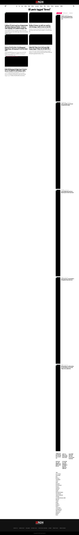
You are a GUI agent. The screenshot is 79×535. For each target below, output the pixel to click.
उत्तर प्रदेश (37, 6)
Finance (57, 486)
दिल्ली (29, 6)
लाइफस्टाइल (57, 6)
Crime (57, 481)
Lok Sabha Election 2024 (60, 497)
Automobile (58, 475)
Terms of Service (63, 528)
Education (58, 483)
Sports (57, 506)
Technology (58, 507)
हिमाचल (41, 6)
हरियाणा (32, 6)
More (61, 6)
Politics (57, 500)
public (57, 502)
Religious (58, 505)
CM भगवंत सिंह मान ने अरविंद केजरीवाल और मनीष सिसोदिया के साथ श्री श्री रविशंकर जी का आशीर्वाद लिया (64, 465)
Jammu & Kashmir (59, 495)
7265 (57, 472)
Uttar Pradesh (58, 510)
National (57, 499)
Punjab (57, 503)
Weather (57, 513)
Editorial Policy (34, 528)
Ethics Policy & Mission (42, 528)
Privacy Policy (55, 528)
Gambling (58, 488)
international (58, 493)
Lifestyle (57, 496)
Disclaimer (28, 528)
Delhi (57, 482)
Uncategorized (59, 509)
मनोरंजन (48, 6)
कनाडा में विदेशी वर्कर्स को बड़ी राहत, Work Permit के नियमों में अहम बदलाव (71, 456)
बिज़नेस (52, 6)
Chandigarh (58, 479)
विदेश (45, 6)
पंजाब (22, 6)
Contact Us (15, 528)
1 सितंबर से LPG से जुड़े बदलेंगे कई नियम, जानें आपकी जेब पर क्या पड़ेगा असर (58, 456)
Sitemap (50, 528)
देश (19, 6)
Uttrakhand (58, 512)
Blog (56, 476)
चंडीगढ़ (26, 6)
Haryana (57, 489)
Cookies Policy (21, 528)
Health (57, 490)
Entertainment (58, 485)
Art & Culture (58, 474)
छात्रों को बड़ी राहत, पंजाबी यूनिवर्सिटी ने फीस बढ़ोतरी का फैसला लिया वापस (58, 464)
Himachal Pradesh (59, 492)
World (57, 514)
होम (16, 6)
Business (57, 478)
